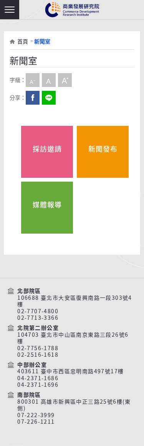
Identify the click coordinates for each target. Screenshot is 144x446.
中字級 (49, 80)
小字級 (33, 80)
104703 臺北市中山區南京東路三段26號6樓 (72, 338)
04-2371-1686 (37, 378)
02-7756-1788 (37, 348)
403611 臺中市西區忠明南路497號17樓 (70, 371)
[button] (9, 9)
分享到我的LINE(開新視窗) (49, 98)
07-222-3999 (36, 415)
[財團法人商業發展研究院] (72, 9)
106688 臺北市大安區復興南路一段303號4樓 (74, 301)
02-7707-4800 (37, 311)
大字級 (65, 80)
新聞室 (42, 41)
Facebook (33, 98)
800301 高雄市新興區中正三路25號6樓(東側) (74, 405)
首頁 (22, 41)
